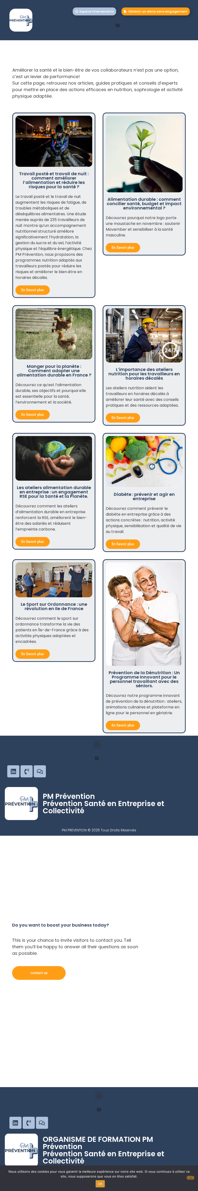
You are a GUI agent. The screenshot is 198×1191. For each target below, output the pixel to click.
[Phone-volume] (27, 771)
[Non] (190, 1178)
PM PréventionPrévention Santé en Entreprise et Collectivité (103, 803)
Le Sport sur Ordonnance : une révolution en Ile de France (54, 606)
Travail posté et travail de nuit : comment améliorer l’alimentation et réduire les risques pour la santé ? (54, 180)
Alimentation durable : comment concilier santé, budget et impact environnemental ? (144, 203)
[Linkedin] (13, 771)
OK (100, 1184)
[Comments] (40, 771)
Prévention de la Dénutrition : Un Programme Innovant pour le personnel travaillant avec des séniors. (144, 679)
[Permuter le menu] (117, 25)
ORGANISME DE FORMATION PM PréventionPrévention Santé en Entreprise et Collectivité (103, 1150)
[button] (97, 744)
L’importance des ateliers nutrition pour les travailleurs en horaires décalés (144, 373)
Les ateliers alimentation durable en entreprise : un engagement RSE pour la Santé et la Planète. (54, 491)
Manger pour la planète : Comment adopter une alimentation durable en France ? (54, 370)
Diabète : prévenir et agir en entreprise (144, 496)
